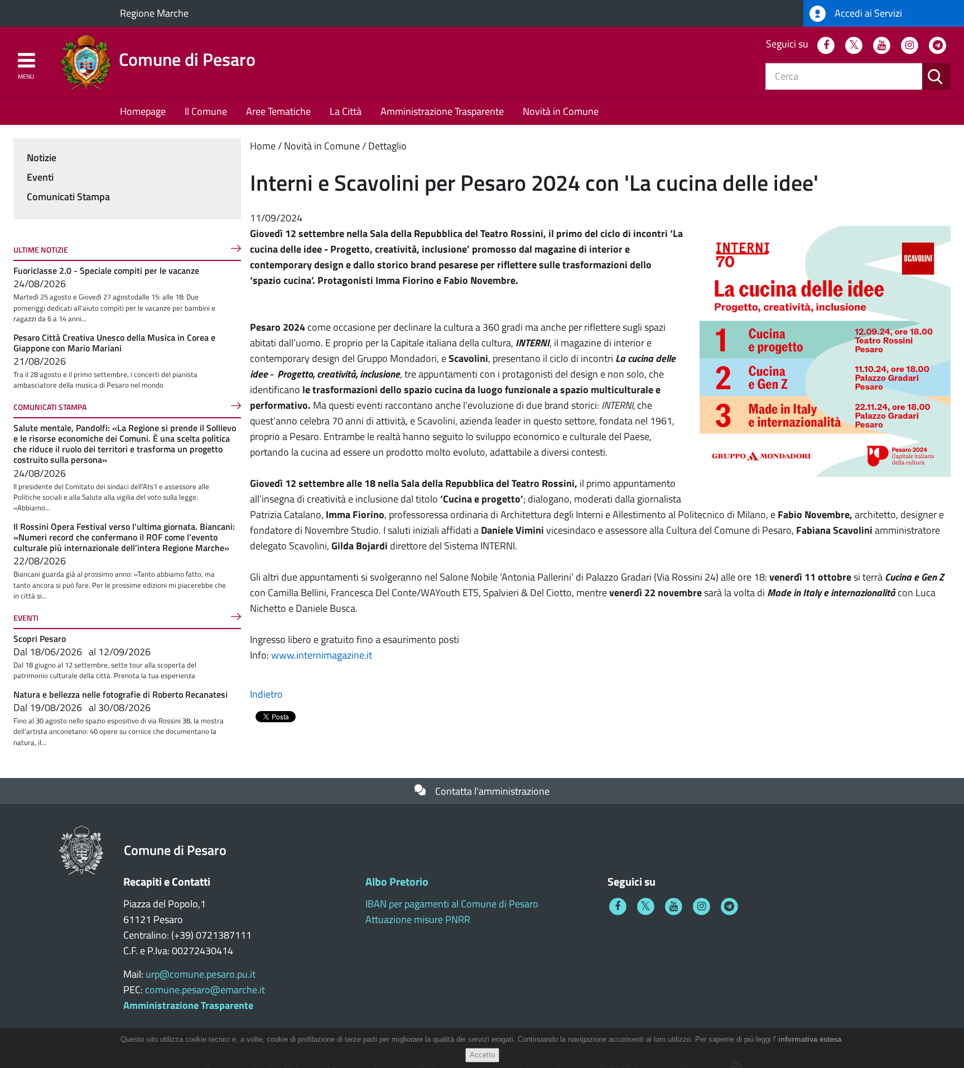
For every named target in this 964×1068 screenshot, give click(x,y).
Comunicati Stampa (68, 196)
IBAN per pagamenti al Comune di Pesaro (451, 903)
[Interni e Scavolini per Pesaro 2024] (825, 350)
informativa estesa (809, 1039)
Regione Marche (154, 13)
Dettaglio (387, 145)
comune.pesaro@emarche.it (205, 989)
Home (263, 145)
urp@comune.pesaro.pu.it (201, 974)
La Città (346, 111)
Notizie (41, 157)
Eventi (40, 177)
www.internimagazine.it (321, 655)
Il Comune (206, 111)
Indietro (266, 694)
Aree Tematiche (278, 111)
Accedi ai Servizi (867, 13)
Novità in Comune (561, 111)
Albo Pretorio (396, 881)
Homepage (143, 111)
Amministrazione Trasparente (442, 111)
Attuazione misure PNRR (417, 919)
